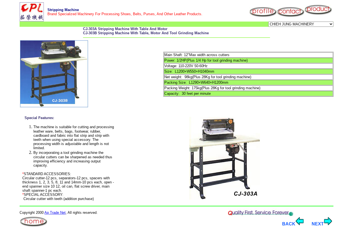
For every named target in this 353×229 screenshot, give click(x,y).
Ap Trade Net (55, 212)
